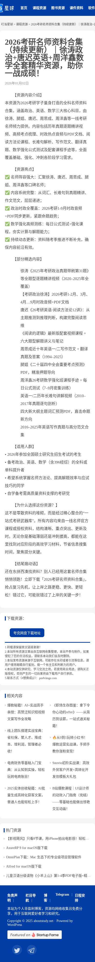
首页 (23, 8)
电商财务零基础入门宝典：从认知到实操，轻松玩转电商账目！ (26, 769)
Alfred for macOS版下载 (23, 866)
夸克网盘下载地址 (27, 633)
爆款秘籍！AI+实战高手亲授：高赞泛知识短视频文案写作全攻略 (26, 712)
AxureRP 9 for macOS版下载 (27, 848)
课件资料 (76, 8)
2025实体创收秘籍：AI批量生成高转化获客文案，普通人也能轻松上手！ (26, 795)
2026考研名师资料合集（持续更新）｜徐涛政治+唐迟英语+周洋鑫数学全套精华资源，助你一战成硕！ (44, 58)
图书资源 (58, 8)
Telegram (62, 894)
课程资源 (39, 8)
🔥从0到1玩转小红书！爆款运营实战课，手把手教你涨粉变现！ (71, 744)
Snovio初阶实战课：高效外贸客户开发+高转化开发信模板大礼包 (70, 769)
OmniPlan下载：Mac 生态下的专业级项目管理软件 (43, 857)
